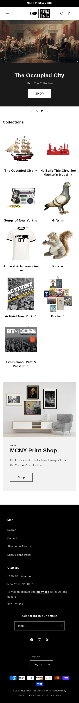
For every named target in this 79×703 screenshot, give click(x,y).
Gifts (56, 220)
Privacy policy (54, 695)
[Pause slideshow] (75, 111)
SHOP (39, 93)
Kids (55, 266)
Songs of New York (19, 220)
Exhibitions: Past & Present (21, 364)
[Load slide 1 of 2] (37, 110)
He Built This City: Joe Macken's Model (58, 172)
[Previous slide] (31, 111)
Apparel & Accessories (21, 266)
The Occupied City (18, 170)
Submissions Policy (19, 554)
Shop (21, 477)
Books (56, 316)
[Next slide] (48, 111)
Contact (12, 538)
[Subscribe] (60, 625)
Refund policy (36, 695)
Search (11, 529)
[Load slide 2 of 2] (42, 110)
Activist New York (19, 316)
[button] (7, 14)
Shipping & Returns (19, 546)
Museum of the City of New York (37, 691)
